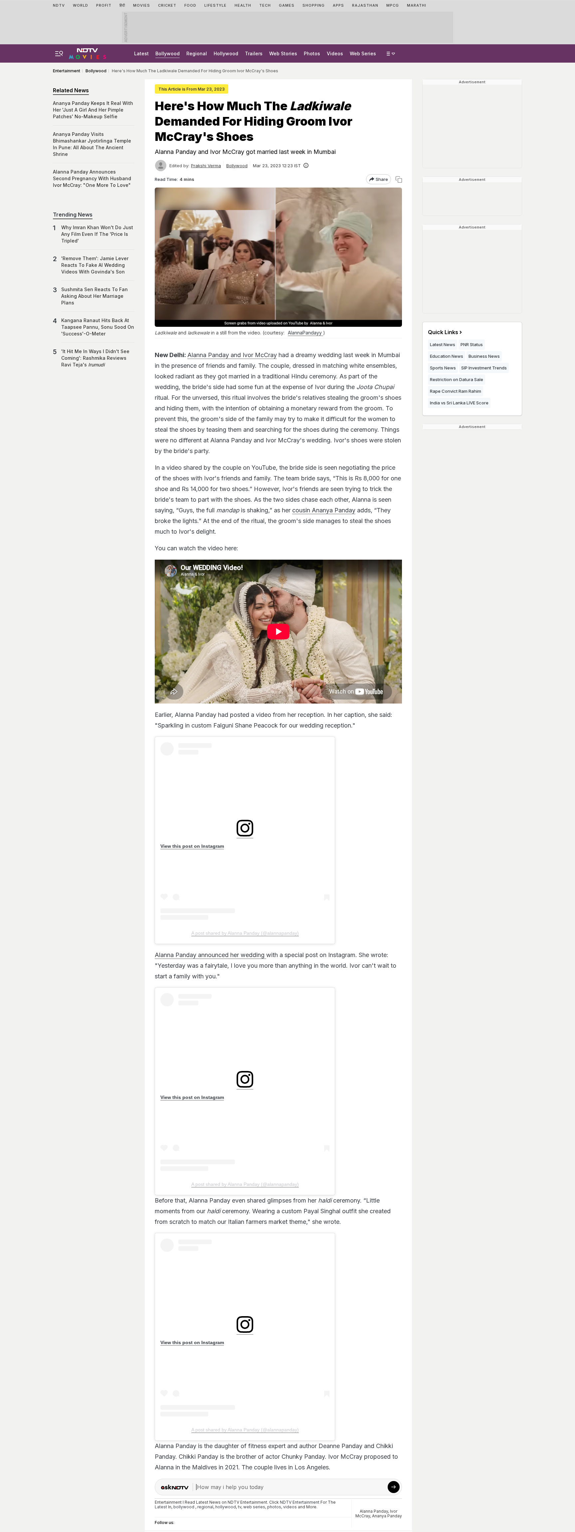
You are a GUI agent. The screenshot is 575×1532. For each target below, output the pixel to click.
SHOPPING (313, 5)
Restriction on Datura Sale (456, 379)
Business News (484, 356)
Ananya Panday (387, 1515)
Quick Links (443, 332)
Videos (335, 53)
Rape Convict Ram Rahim (455, 391)
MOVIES (141, 5)
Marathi (416, 5)
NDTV (59, 5)
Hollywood (226, 53)
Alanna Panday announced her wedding (210, 954)
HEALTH (243, 5)
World (80, 5)
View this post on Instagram (192, 846)
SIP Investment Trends (484, 367)
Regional (196, 53)
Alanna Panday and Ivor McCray (232, 354)
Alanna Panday (374, 1511)
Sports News (443, 367)
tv (239, 1506)
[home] (87, 52)
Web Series (363, 53)
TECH (265, 5)
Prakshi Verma (206, 165)
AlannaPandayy (305, 332)
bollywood (183, 1506)
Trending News (73, 214)
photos (274, 1506)
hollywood (225, 1506)
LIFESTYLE (215, 5)
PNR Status (472, 344)
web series (254, 1506)
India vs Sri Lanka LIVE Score (459, 402)
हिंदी (122, 5)
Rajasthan (365, 5)
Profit (103, 5)
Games (286, 5)
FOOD (190, 5)
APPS (338, 5)
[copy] (399, 179)
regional (205, 1506)
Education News (446, 356)
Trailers (254, 53)
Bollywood (167, 53)
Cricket (167, 5)
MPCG (392, 5)
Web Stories (283, 53)
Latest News (442, 344)
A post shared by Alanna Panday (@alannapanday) (245, 933)
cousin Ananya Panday (323, 510)
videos (290, 1506)
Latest (141, 53)
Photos (312, 53)
